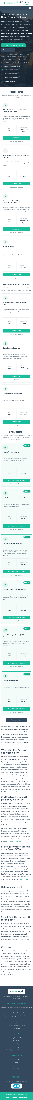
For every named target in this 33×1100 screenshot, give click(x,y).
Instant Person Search (10, 680)
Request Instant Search (16, 480)
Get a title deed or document (11, 69)
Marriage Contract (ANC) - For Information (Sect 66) (16, 1016)
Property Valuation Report (16, 1038)
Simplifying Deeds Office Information (16, 1050)
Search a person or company (11, 77)
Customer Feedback (16, 1072)
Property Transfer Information (16, 1041)
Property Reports (17, 1044)
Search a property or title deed (14, 45)
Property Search (8, 246)
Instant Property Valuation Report (14, 589)
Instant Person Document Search (14, 498)
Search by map (9, 50)
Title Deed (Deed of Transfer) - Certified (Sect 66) (16, 1013)
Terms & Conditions (11, 1097)
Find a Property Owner (16, 1047)
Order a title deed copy (12, 792)
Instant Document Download (12, 543)
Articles (16, 1066)
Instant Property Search (11, 452)
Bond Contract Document (11, 348)
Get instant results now (10, 81)
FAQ (16, 1063)
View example (13, 141)
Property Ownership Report (12, 393)
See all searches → (16, 720)
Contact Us (16, 1069)
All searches (16, 1028)
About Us (16, 1060)
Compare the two (16, 841)
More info (20, 141)
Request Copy (16, 138)
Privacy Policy (23, 1097)
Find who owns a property (11, 73)
